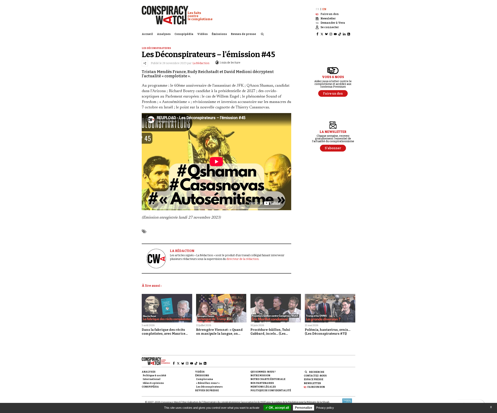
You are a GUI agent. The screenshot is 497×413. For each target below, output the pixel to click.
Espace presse (313, 379)
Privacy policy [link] (325, 407)
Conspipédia (184, 34)
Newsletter (312, 383)
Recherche (316, 372)
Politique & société (154, 375)
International (151, 379)
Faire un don (316, 387)
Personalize (303, 407)
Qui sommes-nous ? (262, 371)
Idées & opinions (153, 383)
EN (324, 9)
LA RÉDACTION (182, 251)
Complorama (204, 379)
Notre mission (260, 375)
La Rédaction (201, 63)
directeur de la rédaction (242, 259)
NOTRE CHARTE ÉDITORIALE (267, 379)
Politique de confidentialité (270, 390)
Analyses (164, 34)
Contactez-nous (315, 375)
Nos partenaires (262, 383)
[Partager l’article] (145, 63)
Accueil (147, 34)
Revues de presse (243, 34)
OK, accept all (278, 407)
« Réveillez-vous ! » (208, 383)
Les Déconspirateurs (209, 386)
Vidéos (202, 34)
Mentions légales (263, 386)
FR (317, 9)
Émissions (219, 34)
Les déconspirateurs (156, 48)
